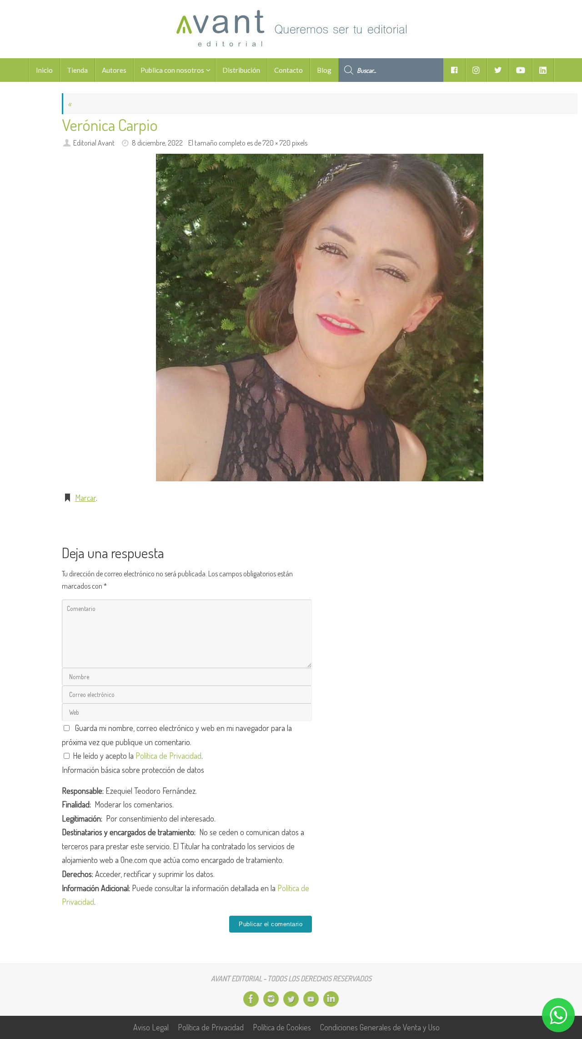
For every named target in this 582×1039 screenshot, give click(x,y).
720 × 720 (276, 142)
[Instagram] (271, 999)
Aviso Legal (151, 1027)
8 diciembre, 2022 (157, 142)
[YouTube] (311, 999)
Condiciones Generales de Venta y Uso (380, 1027)
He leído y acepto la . (137, 756)
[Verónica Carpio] (319, 317)
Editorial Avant (94, 142)
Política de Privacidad (168, 756)
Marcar (85, 498)
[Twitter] (291, 999)
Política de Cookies (282, 1027)
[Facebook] (251, 999)
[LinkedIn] (331, 999)
